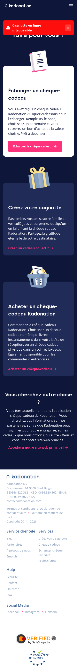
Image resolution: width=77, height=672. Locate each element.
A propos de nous (19, 550)
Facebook (13, 612)
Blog (10, 538)
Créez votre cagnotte (53, 538)
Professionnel (48, 561)
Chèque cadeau (49, 544)
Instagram (32, 612)
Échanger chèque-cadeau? (51, 552)
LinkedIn (50, 612)
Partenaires (14, 544)
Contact (12, 583)
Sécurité (12, 577)
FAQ (9, 595)
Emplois (12, 556)
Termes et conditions (21, 508)
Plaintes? (13, 589)
